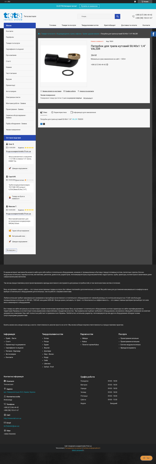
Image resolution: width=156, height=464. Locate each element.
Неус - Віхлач (49, 354)
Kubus (84, 341)
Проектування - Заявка (14, 109)
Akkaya (85, 338)
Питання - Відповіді (13, 351)
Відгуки (9, 79)
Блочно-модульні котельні (130, 345)
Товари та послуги (69, 25)
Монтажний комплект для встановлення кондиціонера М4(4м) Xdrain (19, 221)
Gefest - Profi (49, 367)
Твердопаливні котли (90, 25)
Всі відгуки (11, 250)
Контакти (146, 25)
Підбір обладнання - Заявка (16, 124)
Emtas (46, 338)
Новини (9, 67)
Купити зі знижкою (89, 6)
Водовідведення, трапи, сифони (69, 34)
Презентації (10, 85)
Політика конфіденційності (91, 448)
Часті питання (11, 73)
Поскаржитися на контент (73, 448)
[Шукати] (117, 16)
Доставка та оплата (129, 25)
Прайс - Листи (11, 338)
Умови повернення (13, 130)
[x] (44, 124)
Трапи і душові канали (91, 34)
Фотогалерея (11, 91)
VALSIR (74, 119)
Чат (148, 458)
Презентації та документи (15, 345)
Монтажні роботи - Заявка (16, 103)
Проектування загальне (130, 338)
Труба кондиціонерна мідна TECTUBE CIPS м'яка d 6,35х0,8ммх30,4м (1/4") (19, 187)
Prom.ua (89, 446)
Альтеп (47, 348)
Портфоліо (10, 37)
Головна (52, 25)
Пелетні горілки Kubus (90, 345)
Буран (46, 345)
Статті (8, 61)
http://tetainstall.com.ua (12, 418)
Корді (46, 357)
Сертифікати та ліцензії (15, 49)
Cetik (46, 360)
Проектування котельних (130, 341)
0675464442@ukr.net (11, 426)
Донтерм (47, 351)
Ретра (46, 341)
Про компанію (11, 55)
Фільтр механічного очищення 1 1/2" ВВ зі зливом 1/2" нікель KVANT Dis (20, 159)
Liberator (47, 364)
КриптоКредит (109, 25)
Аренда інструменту (128, 348)
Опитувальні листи (13, 97)
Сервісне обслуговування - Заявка (16, 116)
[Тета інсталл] (13, 16)
